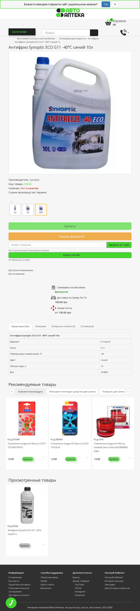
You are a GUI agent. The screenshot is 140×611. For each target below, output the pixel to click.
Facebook (79, 595)
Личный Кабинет (114, 577)
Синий (104, 359)
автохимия (95, 607)
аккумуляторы (73, 607)
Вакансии (46, 588)
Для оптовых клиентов (117, 588)
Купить (70, 226)
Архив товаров (81, 580)
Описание (40, 326)
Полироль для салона (113, 391)
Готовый (105, 341)
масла (85, 607)
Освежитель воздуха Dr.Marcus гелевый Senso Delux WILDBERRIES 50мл (111, 447)
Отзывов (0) (87, 326)
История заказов (114, 580)
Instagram (79, 591)
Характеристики (20, 326)
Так (106, 4)
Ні (115, 4)
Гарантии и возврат (20, 584)
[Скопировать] (34, 184)
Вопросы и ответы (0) (63, 326)
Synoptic (35, 179)
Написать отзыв (21, 259)
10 (102, 366)
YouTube (79, 584)
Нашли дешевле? (71, 236)
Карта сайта (47, 584)
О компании (15, 577)
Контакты (14, 580)
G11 (103, 347)
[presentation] (9, 436)
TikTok (77, 588)
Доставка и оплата (19, 595)
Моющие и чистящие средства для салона (72, 391)
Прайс (44, 580)
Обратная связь (49, 577)
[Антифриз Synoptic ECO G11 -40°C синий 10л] (70, 112)
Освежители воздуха (30, 391)
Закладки (110, 584)
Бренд (76, 577)
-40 (102, 353)
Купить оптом (71, 255)
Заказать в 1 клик (119, 244)
